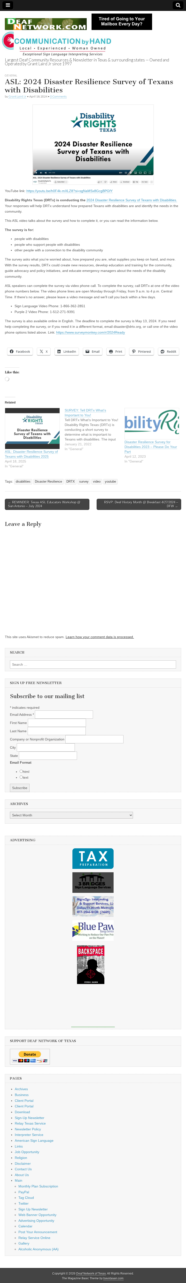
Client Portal (24, 1101)
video (97, 481)
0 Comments (58, 96)
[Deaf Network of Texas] (46, 21)
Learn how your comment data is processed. (100, 637)
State (14, 756)
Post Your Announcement (37, 1232)
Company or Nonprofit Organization (37, 739)
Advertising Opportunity (36, 1221)
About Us (22, 1175)
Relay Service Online (34, 1238)
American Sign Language (34, 1140)
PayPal (23, 1192)
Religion (21, 1158)
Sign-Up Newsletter (29, 1118)
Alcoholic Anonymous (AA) (38, 1249)
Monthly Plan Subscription (38, 1186)
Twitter (23, 1203)
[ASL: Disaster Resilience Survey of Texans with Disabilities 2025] (32, 428)
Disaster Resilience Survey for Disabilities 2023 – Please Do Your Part (150, 447)
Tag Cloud (26, 1198)
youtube (110, 481)
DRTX (70, 481)
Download (22, 1112)
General (11, 75)
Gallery (23, 1243)
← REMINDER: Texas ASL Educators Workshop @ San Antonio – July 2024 (44, 504)
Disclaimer (23, 1163)
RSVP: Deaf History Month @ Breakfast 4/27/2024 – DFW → (141, 504)
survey (84, 481)
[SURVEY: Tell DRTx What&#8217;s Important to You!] (94, 429)
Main (18, 1180)
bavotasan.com (113, 1278)
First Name (19, 723)
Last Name (19, 731)
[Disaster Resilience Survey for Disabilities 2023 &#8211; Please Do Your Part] (151, 423)
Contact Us (23, 1169)
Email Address (22, 714)
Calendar (25, 1226)
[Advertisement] (93, 1009)
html (26, 772)
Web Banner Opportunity (37, 1215)
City (13, 747)
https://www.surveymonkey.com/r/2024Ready (90, 332)
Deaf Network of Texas (91, 1273)
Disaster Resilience (48, 481)
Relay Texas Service (30, 1123)
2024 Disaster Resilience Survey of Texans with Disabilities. (131, 200)
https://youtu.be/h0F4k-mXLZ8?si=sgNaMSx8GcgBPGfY (69, 191)
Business (22, 1095)
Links (19, 1146)
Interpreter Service (29, 1135)
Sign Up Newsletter (33, 1209)
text (25, 777)
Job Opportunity (27, 1152)
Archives (21, 1089)
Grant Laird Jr (17, 96)
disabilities (23, 481)
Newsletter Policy (28, 1129)
